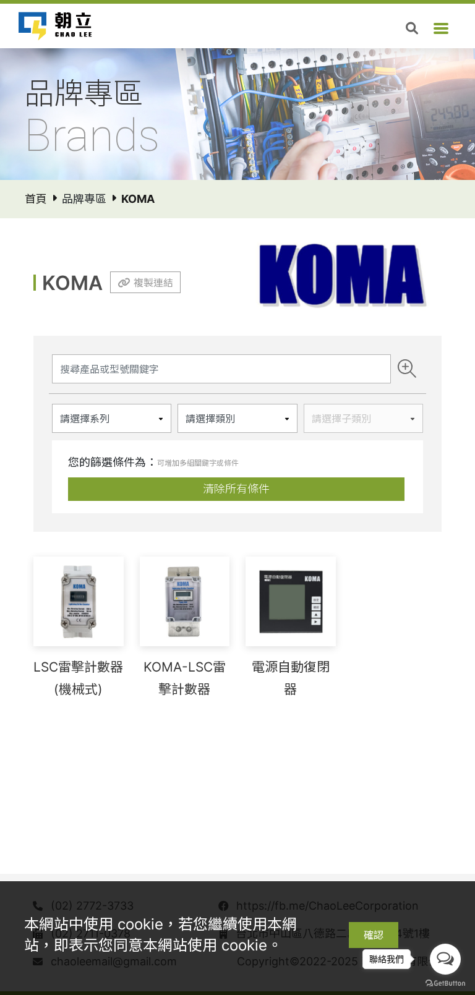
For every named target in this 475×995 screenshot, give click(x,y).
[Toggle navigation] (441, 28)
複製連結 (153, 282)
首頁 (36, 198)
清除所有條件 (236, 488)
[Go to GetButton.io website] (445, 982)
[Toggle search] (412, 28)
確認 (373, 935)
